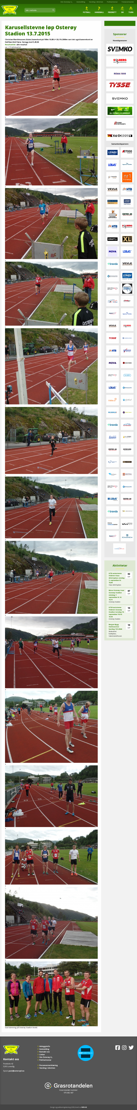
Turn (130, 12)
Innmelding (81, 2)
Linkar (42, 1054)
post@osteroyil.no (16, 1071)
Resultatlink (10, 44)
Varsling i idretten (96, 2)
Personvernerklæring (48, 1065)
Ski (122, 12)
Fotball (87, 12)
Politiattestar (112, 2)
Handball (99, 12)
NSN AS (84, 1107)
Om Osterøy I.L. (66, 2)
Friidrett (112, 12)
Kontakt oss (44, 1052)
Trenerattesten (127, 2)
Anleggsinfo (44, 1046)
